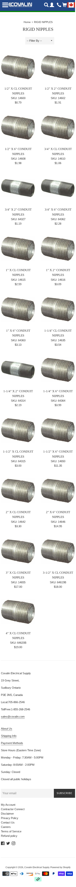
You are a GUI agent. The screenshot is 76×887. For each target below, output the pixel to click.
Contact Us (8, 822)
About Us (6, 728)
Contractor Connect (13, 809)
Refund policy (9, 835)
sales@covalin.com (13, 716)
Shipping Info (8, 735)
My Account (8, 804)
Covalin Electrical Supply (36, 867)
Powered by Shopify (60, 867)
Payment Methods (12, 743)
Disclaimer (7, 813)
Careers (6, 826)
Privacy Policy (9, 818)
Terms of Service (11, 831)
